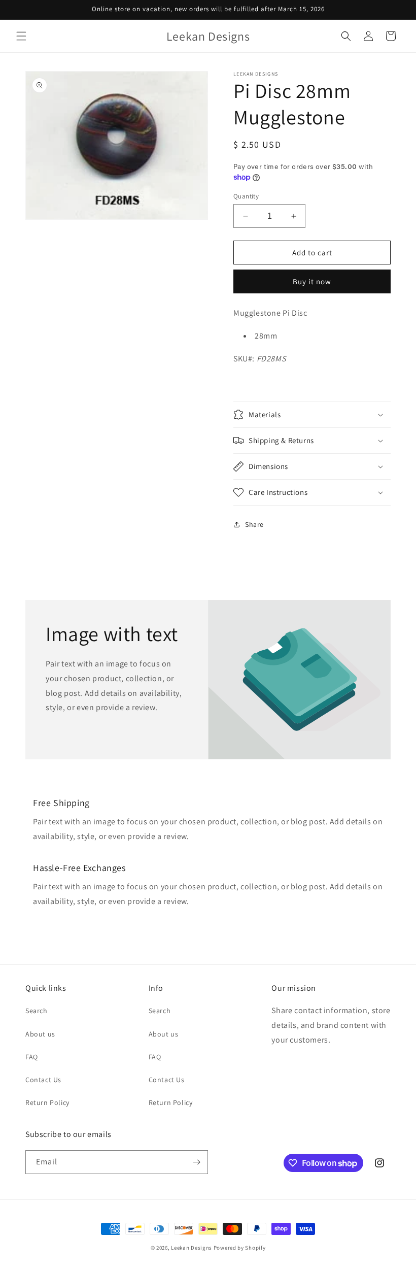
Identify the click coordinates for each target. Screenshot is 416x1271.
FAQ (31, 1056)
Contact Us (43, 1079)
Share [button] (254, 524)
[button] (21, 36)
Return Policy (47, 1102)
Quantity (246, 196)
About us (40, 1034)
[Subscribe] (196, 1162)
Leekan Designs (192, 1247)
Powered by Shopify (240, 1247)
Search (36, 1010)
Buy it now (312, 281)
